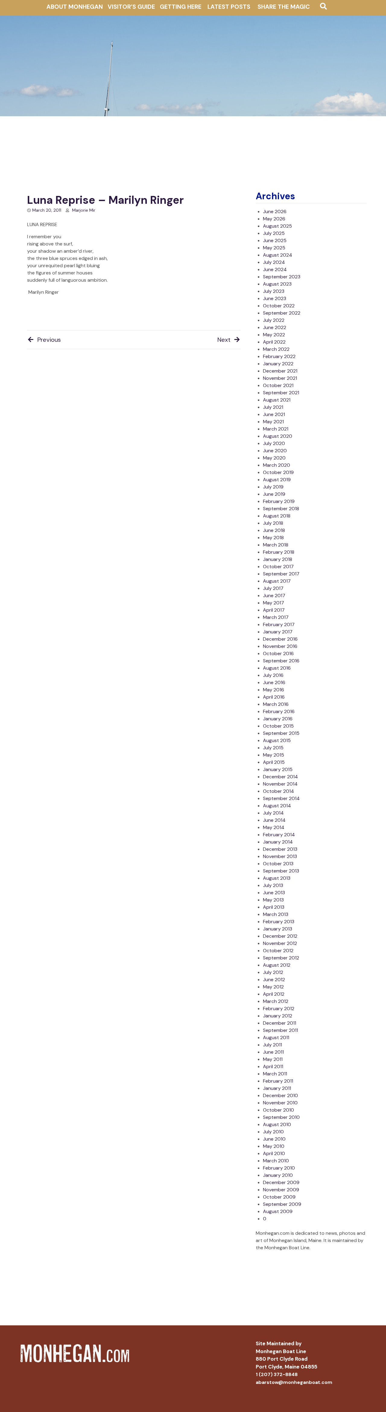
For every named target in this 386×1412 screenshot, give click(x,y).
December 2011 (279, 1023)
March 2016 (276, 704)
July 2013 (273, 885)
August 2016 (277, 668)
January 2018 (277, 559)
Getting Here (180, 7)
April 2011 (273, 1066)
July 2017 (273, 588)
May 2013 (273, 900)
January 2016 (278, 719)
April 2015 (274, 762)
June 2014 (274, 820)
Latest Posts (228, 7)
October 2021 (278, 385)
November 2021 (280, 378)
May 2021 (273, 421)
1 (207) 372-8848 (277, 1374)
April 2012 (273, 994)
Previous (49, 340)
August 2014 (277, 805)
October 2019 (278, 472)
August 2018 (276, 516)
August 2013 (276, 878)
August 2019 (277, 479)
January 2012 (277, 1016)
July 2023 (273, 291)
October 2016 (278, 653)
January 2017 (278, 632)
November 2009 (281, 1189)
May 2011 (273, 1059)
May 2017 (273, 603)
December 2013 (280, 849)
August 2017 (277, 581)
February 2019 (279, 501)
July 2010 (273, 1132)
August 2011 (276, 1037)
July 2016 (273, 675)
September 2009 (282, 1204)
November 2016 (280, 646)
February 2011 (278, 1081)
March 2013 (275, 914)
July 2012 (273, 972)
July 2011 (272, 1045)
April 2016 (274, 697)
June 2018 (274, 530)
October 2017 (278, 566)
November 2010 (280, 1103)
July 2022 (273, 320)
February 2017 (279, 624)
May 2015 (273, 755)
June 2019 (274, 494)
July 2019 (273, 487)
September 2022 (281, 313)
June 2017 (274, 595)
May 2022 (274, 334)
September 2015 (281, 733)
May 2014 (273, 827)
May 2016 (273, 690)
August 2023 (277, 284)
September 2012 (281, 958)
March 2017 (276, 617)
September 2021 (281, 392)
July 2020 (274, 443)
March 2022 (276, 349)
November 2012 (280, 943)
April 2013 (273, 907)
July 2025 (274, 233)
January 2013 (277, 929)
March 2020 (276, 465)
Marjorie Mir (83, 210)
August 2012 (276, 965)
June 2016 (274, 682)
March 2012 (275, 1001)
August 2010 (277, 1124)
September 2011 (280, 1030)
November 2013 (280, 856)
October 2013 (278, 863)
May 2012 (273, 987)
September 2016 (281, 661)
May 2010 (273, 1146)
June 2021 (274, 414)
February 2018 (278, 552)
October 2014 (278, 791)
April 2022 (274, 342)
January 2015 (278, 769)
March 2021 (275, 429)
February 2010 (279, 1168)
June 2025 (274, 240)
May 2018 (273, 537)
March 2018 (275, 545)
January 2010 (278, 1175)
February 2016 (279, 711)
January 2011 (277, 1088)
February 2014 (279, 834)
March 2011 (275, 1074)
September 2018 (281, 508)
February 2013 (278, 921)
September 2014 (281, 798)
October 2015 (278, 726)
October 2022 (279, 306)
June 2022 (274, 327)
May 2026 (274, 219)
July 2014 (273, 813)
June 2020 (275, 450)
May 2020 (274, 458)
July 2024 (274, 262)
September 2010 (281, 1117)
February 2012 (278, 1008)
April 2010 (274, 1153)
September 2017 (281, 574)
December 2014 (280, 776)
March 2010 (276, 1160)
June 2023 (274, 298)
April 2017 (274, 610)
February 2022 (279, 356)
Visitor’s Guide (131, 7)
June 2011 (273, 1052)
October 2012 (278, 950)
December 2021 (280, 371)
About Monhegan (74, 7)
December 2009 (281, 1182)
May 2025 (274, 248)
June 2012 (274, 979)
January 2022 (278, 363)
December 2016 (280, 639)
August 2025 (277, 226)
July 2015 (273, 747)
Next (223, 340)
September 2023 (281, 277)
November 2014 (280, 784)
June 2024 (275, 269)
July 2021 (273, 407)
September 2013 (281, 871)
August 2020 (277, 436)
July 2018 (273, 523)
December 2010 (280, 1095)
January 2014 (278, 842)
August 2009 (278, 1211)
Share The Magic (284, 7)
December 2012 (280, 936)
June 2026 (274, 211)
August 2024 (277, 255)
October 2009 (279, 1197)
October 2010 (278, 1110)
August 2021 (276, 400)
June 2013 (274, 892)
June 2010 (274, 1139)
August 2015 (277, 740)
